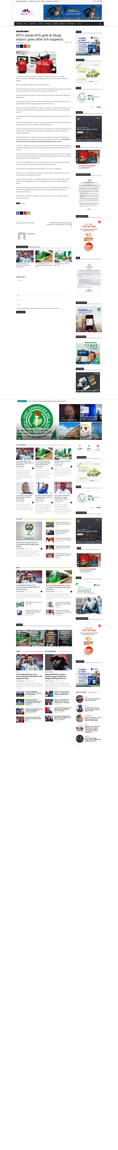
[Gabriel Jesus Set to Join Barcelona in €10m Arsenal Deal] (20, 719)
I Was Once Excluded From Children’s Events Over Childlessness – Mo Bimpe (62, 701)
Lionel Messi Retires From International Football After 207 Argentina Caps (23, 265)
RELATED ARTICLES (22, 247)
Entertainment (51, 651)
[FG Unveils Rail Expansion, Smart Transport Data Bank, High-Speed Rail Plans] (44, 256)
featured (23, 203)
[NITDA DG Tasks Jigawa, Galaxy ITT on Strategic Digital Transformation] (91, 413)
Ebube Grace (20, 42)
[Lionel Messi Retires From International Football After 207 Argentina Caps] (25, 256)
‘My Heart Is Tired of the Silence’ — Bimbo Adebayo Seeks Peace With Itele (62, 693)
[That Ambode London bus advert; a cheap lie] (80, 699)
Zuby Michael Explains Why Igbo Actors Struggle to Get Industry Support (62, 717)
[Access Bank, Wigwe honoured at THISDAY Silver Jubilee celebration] (80, 739)
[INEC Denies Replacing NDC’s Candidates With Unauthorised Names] (29, 531)
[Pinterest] (25, 46)
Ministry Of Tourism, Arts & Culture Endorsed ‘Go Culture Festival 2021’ (93, 719)
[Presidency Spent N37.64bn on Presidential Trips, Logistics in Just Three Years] (44, 488)
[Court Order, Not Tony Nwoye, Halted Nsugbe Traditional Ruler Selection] (25, 488)
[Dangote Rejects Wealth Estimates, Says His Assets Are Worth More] (51, 638)
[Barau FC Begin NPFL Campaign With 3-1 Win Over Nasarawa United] (20, 694)
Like (80, 445)
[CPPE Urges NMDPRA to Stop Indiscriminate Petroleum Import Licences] (65, 638)
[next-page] (20, 270)
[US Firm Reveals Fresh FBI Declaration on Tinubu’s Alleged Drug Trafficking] (63, 488)
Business (62, 429)
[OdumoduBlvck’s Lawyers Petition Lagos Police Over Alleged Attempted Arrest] (58, 662)
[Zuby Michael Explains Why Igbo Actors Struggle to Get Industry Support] (49, 718)
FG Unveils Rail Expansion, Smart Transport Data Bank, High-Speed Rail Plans (44, 265)
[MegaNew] (27, 12)
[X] (97, 1)
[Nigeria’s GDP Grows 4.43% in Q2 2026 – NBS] (63, 256)
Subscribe (98, 445)
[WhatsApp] (28, 46)
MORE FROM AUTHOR (34, 247)
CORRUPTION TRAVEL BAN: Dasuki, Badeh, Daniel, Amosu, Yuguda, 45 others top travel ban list (59, 224)
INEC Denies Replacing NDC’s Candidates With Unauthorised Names (27, 545)
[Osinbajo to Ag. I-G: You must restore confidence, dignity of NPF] (80, 708)
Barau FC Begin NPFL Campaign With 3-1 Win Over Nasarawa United (33, 693)
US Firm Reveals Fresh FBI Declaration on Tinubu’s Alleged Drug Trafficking (62, 497)
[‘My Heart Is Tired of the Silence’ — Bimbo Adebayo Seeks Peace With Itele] (49, 694)
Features (62, 417)
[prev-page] (17, 270)
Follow (89, 445)
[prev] (97, 401)
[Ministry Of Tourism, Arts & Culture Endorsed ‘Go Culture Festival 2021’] (80, 718)
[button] (100, 24)
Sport (18, 651)
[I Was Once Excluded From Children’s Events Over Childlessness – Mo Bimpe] (49, 702)
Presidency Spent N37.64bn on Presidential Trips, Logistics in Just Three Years (44, 497)
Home (17, 29)
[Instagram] (95, 1)
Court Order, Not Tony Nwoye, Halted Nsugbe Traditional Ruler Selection (24, 497)
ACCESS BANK (81, 457)
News (21, 29)
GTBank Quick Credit (82, 618)
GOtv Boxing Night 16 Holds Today (25, 223)
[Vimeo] (99, 1)
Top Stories (26, 31)
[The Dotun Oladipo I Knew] (69, 413)
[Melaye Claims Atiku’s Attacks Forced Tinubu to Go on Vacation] (50, 540)
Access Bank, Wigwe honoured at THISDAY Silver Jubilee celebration (93, 739)
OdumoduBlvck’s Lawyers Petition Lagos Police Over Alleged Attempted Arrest (55, 676)
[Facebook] (93, 1)
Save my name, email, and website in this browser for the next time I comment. (38, 308)
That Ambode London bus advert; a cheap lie (92, 699)
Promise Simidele (20, 466)
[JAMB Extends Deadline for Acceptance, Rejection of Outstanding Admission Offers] (37, 422)
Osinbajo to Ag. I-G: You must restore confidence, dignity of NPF (92, 709)
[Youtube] (101, 1)
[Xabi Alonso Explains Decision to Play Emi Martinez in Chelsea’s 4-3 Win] (20, 711)
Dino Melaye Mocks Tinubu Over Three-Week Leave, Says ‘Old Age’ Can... (63, 555)
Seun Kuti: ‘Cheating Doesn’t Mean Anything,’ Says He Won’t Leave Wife (62, 709)
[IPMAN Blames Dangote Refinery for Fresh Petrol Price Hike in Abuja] (91, 431)
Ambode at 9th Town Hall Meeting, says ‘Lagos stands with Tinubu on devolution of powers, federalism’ (92, 729)
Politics (21, 31)
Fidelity (78, 577)
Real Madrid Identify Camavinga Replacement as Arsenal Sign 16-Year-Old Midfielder (33, 702)
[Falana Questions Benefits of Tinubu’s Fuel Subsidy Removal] (50, 524)
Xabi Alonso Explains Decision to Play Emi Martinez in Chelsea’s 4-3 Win (34, 710)
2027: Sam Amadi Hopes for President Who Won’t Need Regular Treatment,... (62, 532)
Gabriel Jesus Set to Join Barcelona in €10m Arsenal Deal (33, 718)
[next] (99, 401)
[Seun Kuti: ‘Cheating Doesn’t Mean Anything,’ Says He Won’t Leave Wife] (49, 710)
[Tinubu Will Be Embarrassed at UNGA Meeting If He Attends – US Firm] (50, 547)
